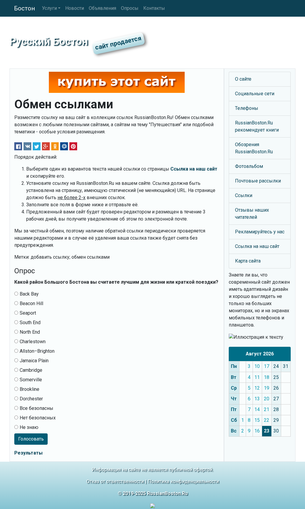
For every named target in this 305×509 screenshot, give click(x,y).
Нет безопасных (38, 418)
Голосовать (31, 439)
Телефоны (246, 108)
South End (30, 322)
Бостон (24, 8)
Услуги (49, 8)
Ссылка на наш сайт (257, 246)
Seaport (28, 313)
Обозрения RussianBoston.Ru (254, 148)
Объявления (102, 8)
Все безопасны (36, 408)
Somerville (31, 379)
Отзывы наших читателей (252, 213)
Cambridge (31, 370)
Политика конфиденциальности (183, 481)
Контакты (154, 8)
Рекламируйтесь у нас (259, 232)
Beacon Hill (31, 303)
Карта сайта (248, 261)
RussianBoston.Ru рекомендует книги (257, 126)
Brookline (29, 389)
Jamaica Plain (34, 360)
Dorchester (31, 399)
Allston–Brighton (37, 351)
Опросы (130, 8)
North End (30, 332)
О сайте (243, 79)
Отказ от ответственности (115, 481)
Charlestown (33, 341)
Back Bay (29, 294)
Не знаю (29, 427)
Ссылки (243, 195)
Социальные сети (254, 93)
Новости (74, 8)
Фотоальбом (249, 166)
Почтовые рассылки (258, 181)
